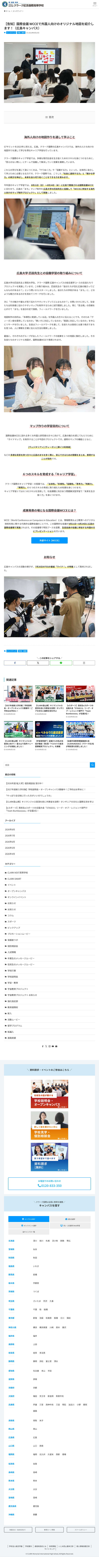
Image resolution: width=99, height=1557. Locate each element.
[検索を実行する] (92, 765)
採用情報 (52, 1546)
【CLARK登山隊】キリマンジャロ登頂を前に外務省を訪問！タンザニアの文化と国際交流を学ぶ (49, 801)
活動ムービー (14, 1019)
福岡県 (11, 1454)
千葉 (35, 1309)
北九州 (42, 1454)
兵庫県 (11, 1404)
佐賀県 (11, 1463)
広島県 (11, 1437)
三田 (58, 1404)
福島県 (11, 1266)
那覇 (35, 1514)
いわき (36, 1266)
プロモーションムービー (19, 933)
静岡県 (11, 1361)
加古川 (71, 1404)
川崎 (51, 1327)
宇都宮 (36, 1283)
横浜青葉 (43, 1327)
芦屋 (35, 1404)
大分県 (11, 1489)
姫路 (35, 1411)
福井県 (11, 1335)
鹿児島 (36, 1506)
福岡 (35, 1454)
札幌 (48, 1240)
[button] (95, 4)
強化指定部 (13, 1001)
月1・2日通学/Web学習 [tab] (71, 1225)
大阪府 (11, 1396)
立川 (62, 1318)
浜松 (41, 1361)
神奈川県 (12, 1327)
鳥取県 (11, 1420)
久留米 (50, 1454)
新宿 (35, 1318)
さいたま (37, 1301)
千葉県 (11, 1309)
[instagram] (49, 1046)
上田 (35, 1344)
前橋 (35, 1274)
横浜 (35, 1327)
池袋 (41, 1318)
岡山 (35, 1428)
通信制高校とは (40, 1546)
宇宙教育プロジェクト (18, 988)
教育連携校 (13, 1007)
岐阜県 (11, 1352)
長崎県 (11, 1472)
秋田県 (11, 1257)
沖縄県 (11, 1514)
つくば (36, 1291)
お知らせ (12, 903)
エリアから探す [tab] (29, 1219)
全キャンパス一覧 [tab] (29, 1232)
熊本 (35, 1480)
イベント (12, 884)
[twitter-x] (46, 1046)
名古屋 (36, 1370)
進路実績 (12, 1037)
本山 (43, 1370)
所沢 (45, 1301)
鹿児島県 (12, 1506)
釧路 (62, 1240)
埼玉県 (11, 1301)
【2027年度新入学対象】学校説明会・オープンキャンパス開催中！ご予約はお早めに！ (45, 789)
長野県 (11, 1344)
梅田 (35, 1396)
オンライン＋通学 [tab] (30, 1225)
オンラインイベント (17, 897)
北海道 (11, 1240)
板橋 (56, 1318)
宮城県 (11, 1249)
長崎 (35, 1472)
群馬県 (11, 1274)
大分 (35, 1489)
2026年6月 (10, 841)
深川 (35, 1240)
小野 (79, 1404)
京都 (35, 1387)
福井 (35, 1335)
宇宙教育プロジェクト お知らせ (22, 995)
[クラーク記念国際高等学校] (23, 4)
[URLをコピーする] (84, 663)
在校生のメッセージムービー (21, 964)
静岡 (35, 1361)
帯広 (69, 1240)
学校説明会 (13, 976)
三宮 (41, 1404)
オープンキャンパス (17, 891)
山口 (35, 1445)
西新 (58, 1454)
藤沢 (64, 1327)
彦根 (35, 1379)
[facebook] (43, 1046)
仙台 (35, 1249)
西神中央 (49, 1404)
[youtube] (53, 1046)
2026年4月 (10, 853)
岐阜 (35, 1352)
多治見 (42, 1352)
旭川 (41, 1240)
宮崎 (35, 1497)
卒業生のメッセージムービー (21, 958)
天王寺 (42, 1396)
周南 (41, 1445)
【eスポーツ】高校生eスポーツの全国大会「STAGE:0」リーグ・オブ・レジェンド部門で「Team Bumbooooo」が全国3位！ (46, 809)
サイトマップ (49, 1549)
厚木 (58, 1327)
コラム (11, 915)
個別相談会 (13, 946)
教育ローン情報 (49, 1530)
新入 (10, 1013)
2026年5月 (10, 847)
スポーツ (12, 921)
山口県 (11, 1445)
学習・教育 (21, 33)
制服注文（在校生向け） (18, 1530)
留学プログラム (15, 1025)
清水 (56, 1361)
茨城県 (11, 1291)
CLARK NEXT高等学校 (18, 872)
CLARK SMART (14, 878)
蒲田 (69, 1318)
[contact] (56, 1046)
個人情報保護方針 (83, 1546)
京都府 (11, 1387)
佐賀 (35, 1463)
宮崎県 (11, 1497)
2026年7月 (10, 835)
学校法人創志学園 (15, 1546)
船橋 (46, 1309)
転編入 (11, 1031)
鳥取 (35, 1420)
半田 (50, 1370)
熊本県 (11, 1480)
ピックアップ (11, 33)
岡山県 (11, 1428)
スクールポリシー (81, 1530)
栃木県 (11, 1283)
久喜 (51, 1301)
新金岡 (50, 1396)
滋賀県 (11, 1379)
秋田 (35, 1257)
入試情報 (12, 952)
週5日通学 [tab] (71, 1219)
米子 (41, 1420)
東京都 (11, 1318)
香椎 (64, 1454)
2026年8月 (10, 829)
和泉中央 (60, 1396)
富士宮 (49, 1361)
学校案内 (28, 1546)
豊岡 (85, 1404)
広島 (35, 1437)
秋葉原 (49, 1318)
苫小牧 (55, 1240)
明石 (64, 1404)
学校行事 (12, 970)
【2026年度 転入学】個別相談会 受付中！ (24, 783)
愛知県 (11, 1370)
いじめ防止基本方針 (66, 1546)
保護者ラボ (13, 939)
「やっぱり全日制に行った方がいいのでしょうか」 (28, 795)
